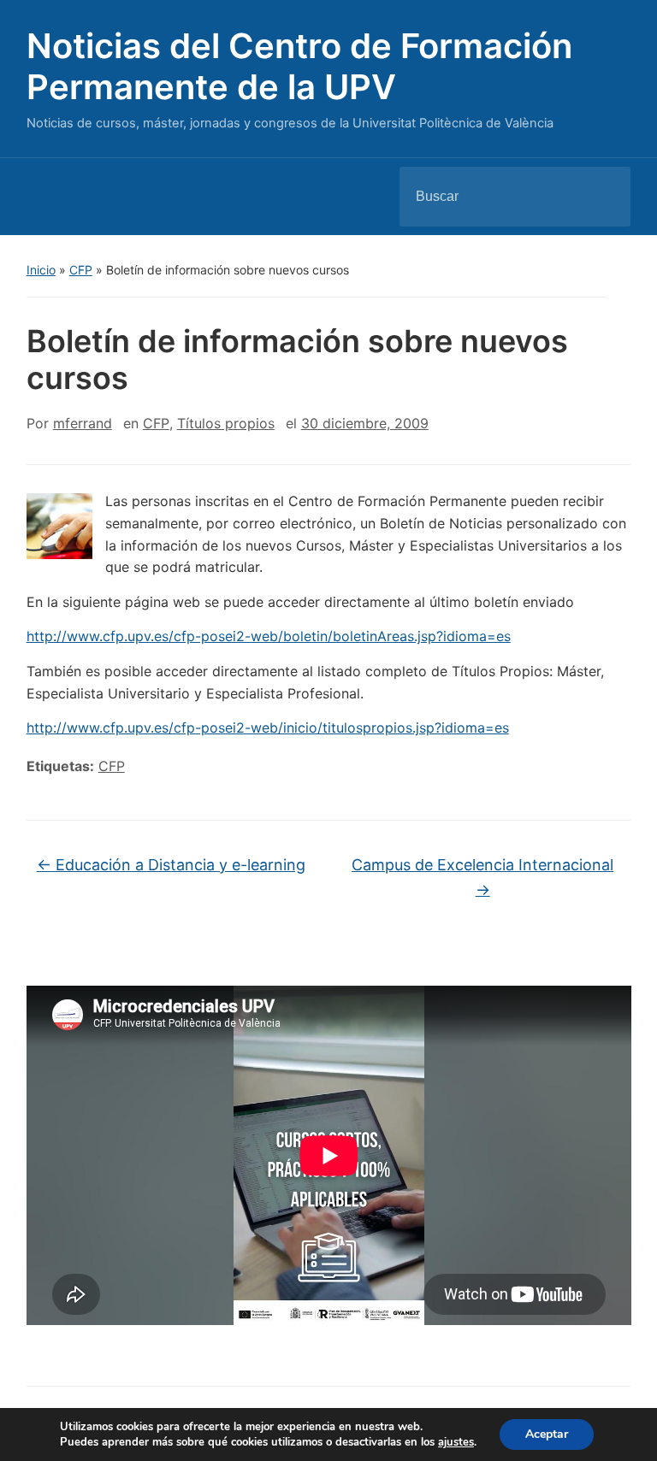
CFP (80, 269)
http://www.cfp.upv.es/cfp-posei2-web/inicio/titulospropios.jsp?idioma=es (268, 727)
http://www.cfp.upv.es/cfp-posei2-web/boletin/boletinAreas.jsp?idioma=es (269, 636)
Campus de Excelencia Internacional (482, 877)
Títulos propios (226, 423)
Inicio (41, 269)
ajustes (456, 1442)
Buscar (603, 196)
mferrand (82, 423)
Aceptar (546, 1434)
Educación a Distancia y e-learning (171, 865)
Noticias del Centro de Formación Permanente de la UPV (299, 66)
